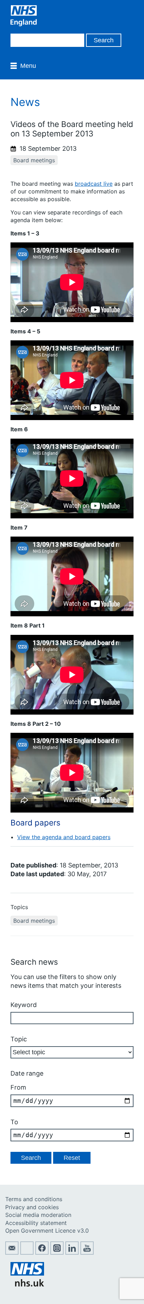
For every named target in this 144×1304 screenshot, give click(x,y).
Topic (18, 1039)
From (18, 1087)
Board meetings (34, 160)
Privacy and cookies (32, 1207)
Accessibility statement (36, 1222)
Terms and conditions (33, 1199)
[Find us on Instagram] (57, 1252)
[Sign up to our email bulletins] (12, 1252)
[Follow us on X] (27, 1252)
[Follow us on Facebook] (42, 1252)
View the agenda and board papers (63, 837)
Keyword (23, 1004)
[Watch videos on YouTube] (87, 1252)
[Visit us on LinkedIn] (72, 1252)
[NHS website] (27, 1284)
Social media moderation (38, 1214)
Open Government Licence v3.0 (47, 1230)
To (14, 1122)
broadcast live (94, 183)
